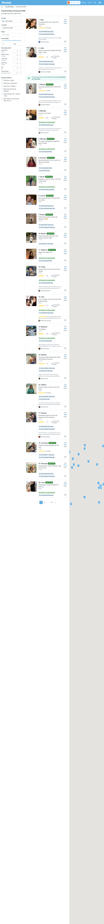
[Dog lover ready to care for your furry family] (46, 395)
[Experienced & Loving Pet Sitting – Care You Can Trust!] (46, 470)
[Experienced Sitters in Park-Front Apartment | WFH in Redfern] (46, 425)
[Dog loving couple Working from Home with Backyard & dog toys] (46, 366)
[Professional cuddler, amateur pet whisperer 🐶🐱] (46, 221)
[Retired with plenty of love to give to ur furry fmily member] (46, 164)
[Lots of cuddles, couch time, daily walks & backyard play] (46, 308)
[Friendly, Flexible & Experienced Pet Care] (46, 450)
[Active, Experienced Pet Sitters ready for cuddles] (46, 202)
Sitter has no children (10, 86)
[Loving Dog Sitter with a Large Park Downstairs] (46, 30)
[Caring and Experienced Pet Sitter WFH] (46, 94)
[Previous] (37, 502)
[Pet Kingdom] (46, 337)
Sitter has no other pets (10, 83)
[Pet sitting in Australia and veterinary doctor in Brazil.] (46, 145)
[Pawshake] (6, 2)
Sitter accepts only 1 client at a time (12, 95)
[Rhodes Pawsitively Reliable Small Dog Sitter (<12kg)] (46, 60)
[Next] (55, 502)
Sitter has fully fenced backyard (10, 90)
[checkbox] (2, 80)
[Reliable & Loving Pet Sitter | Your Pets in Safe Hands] (46, 183)
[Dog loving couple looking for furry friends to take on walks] (46, 238)
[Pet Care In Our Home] (46, 121)
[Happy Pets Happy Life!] (46, 255)
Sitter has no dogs (9, 80)
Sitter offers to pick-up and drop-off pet (11, 99)
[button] (98, 483)
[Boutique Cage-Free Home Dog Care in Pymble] (46, 278)
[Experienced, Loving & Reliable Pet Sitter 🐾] (46, 489)
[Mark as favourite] (65, 42)
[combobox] (11, 21)
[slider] (2, 40)
